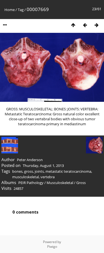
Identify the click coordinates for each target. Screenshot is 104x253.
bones (17, 171)
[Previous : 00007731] (85, 25)
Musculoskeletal (60, 182)
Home (9, 9)
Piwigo (52, 246)
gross (28, 171)
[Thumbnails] (73, 25)
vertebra (47, 176)
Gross (81, 182)
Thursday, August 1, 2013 (43, 165)
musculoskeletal (25, 176)
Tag (21, 9)
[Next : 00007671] (96, 25)
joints (39, 171)
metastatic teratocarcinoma (68, 171)
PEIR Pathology (31, 182)
